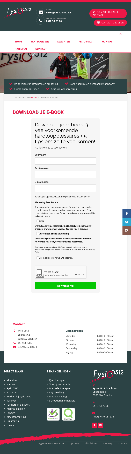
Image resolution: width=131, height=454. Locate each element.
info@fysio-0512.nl (58, 12)
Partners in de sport (18, 404)
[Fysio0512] (106, 376)
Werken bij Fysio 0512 (19, 396)
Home (19, 41)
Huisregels (13, 421)
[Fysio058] (17, 13)
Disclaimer (91, 443)
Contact (41, 48)
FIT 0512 (11, 392)
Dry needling (56, 392)
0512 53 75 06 (54, 21)
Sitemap (108, 443)
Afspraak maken (16, 408)
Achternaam (41, 168)
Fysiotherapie (57, 380)
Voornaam (40, 154)
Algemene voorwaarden (51, 443)
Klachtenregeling (16, 416)
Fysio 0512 (85, 41)
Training (106, 41)
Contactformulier (112, 22)
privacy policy (83, 197)
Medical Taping (58, 396)
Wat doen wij (40, 41)
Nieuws (11, 384)
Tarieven (21, 48)
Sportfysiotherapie (59, 384)
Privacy (11, 412)
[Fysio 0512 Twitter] (126, 222)
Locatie (11, 425)
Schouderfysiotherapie (62, 400)
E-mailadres (41, 182)
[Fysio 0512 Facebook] (126, 213)
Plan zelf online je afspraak (105, 13)
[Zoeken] (123, 34)
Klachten (63, 41)
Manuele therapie (59, 388)
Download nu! (65, 285)
